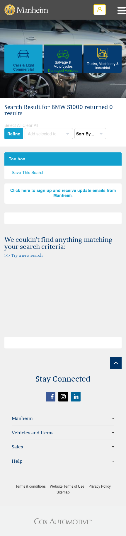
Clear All (30, 125)
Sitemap (63, 491)
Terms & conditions (31, 486)
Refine (13, 134)
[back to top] (116, 363)
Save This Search (28, 172)
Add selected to (43, 134)
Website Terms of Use (67, 486)
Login (99, 9)
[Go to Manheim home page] (26, 9)
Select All (12, 125)
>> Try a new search (23, 255)
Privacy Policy (99, 486)
